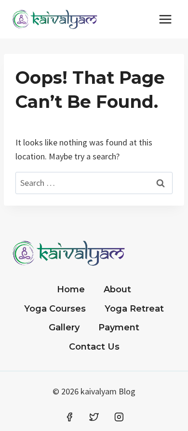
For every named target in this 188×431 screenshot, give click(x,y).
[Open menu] (165, 19)
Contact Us (94, 346)
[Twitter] (94, 417)
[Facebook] (69, 417)
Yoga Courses (55, 308)
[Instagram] (119, 417)
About (117, 289)
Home (71, 289)
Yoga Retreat (134, 308)
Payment (118, 327)
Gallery (64, 327)
